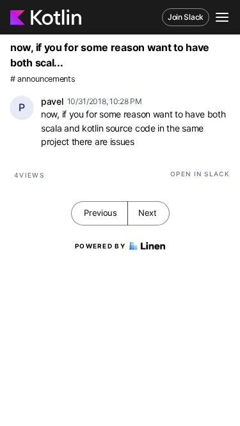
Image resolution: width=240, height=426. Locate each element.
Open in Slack (200, 174)
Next (147, 213)
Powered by (100, 246)
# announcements (43, 79)
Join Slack (186, 17)
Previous (100, 213)
